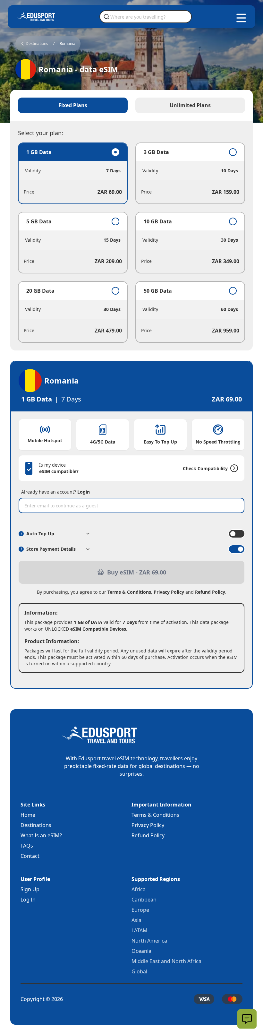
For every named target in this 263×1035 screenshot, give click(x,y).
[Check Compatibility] (233, 468)
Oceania (141, 950)
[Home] (35, 17)
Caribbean (144, 899)
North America (149, 940)
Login (83, 492)
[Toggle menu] (241, 18)
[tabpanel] (131, 242)
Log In (28, 899)
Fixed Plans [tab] (72, 105)
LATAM (140, 930)
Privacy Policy (169, 592)
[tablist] (131, 105)
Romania (67, 43)
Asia (136, 920)
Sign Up (30, 889)
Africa (139, 889)
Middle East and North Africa (166, 961)
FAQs (27, 845)
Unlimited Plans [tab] (190, 105)
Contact (30, 855)
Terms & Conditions (129, 592)
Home (28, 814)
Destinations (36, 825)
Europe (140, 909)
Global (139, 971)
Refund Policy (210, 592)
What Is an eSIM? (41, 835)
